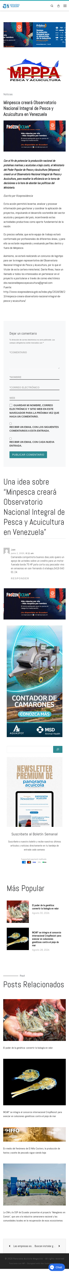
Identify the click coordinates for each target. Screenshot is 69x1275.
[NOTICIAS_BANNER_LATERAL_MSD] (34, 681)
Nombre (15, 377)
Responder (20, 578)
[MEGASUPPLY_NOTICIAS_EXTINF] (35, 603)
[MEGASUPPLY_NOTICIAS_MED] (35, 136)
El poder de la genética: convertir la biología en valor (45, 907)
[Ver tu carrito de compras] (58, 6)
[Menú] (65, 6)
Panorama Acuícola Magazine (28, 1258)
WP (23, 1263)
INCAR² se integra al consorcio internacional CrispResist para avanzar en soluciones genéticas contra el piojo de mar (46, 939)
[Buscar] (57, 749)
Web (12, 398)
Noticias (8, 94)
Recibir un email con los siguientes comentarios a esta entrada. (34, 429)
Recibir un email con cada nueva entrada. (31, 444)
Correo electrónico (24, 387)
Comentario (18, 352)
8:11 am (30, 553)
